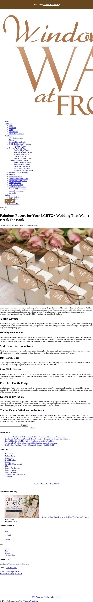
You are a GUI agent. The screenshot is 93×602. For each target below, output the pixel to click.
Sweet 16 (12, 193)
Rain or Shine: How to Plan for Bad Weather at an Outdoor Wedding (29, 441)
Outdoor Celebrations (12, 468)
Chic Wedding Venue (21, 150)
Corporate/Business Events (18, 179)
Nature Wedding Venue (22, 164)
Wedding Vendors (20, 146)
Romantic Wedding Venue (23, 152)
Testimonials (13, 132)
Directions (12, 128)
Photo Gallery (14, 197)
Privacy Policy (10, 555)
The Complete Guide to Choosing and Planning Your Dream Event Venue (31, 443)
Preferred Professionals (17, 142)
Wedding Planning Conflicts (15, 474)
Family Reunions (15, 183)
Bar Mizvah (9, 454)
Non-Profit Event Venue (17, 189)
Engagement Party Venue (18, 181)
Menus (11, 140)
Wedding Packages (16, 138)
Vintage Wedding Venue (22, 158)
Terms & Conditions (30, 601)
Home (7, 122)
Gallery (7, 195)
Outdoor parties (10, 470)
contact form (87, 419)
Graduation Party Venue (17, 187)
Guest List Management (13, 464)
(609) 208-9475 (65, 419)
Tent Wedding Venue (21, 156)
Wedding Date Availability (18, 172)
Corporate (8, 458)
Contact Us (10, 201)
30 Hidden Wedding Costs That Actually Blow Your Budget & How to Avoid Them (35, 437)
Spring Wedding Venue (22, 168)
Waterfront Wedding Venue (23, 170)
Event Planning (10, 460)
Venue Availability (51, 4)
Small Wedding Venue (22, 154)
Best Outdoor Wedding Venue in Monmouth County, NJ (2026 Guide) (30, 445)
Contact (7, 553)
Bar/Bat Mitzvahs (15, 177)
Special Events (10, 175)
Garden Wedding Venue (22, 162)
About (7, 549)
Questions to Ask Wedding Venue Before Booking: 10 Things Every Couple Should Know (37, 439)
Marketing (48, 597)
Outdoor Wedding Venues (18, 160)
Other (7, 466)
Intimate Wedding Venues (18, 148)
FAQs (11, 130)
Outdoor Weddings (11, 472)
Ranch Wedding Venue (22, 166)
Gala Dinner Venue (16, 185)
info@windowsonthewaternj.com (17, 564)
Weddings (8, 136)
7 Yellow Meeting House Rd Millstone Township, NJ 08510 (11, 573)
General (7, 462)
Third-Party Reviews (16, 134)
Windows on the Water (10, 225)
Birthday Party (10, 456)
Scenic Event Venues (16, 191)
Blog (11, 126)
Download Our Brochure (46, 483)
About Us (8, 124)
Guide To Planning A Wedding (20, 144)
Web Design (36, 597)
